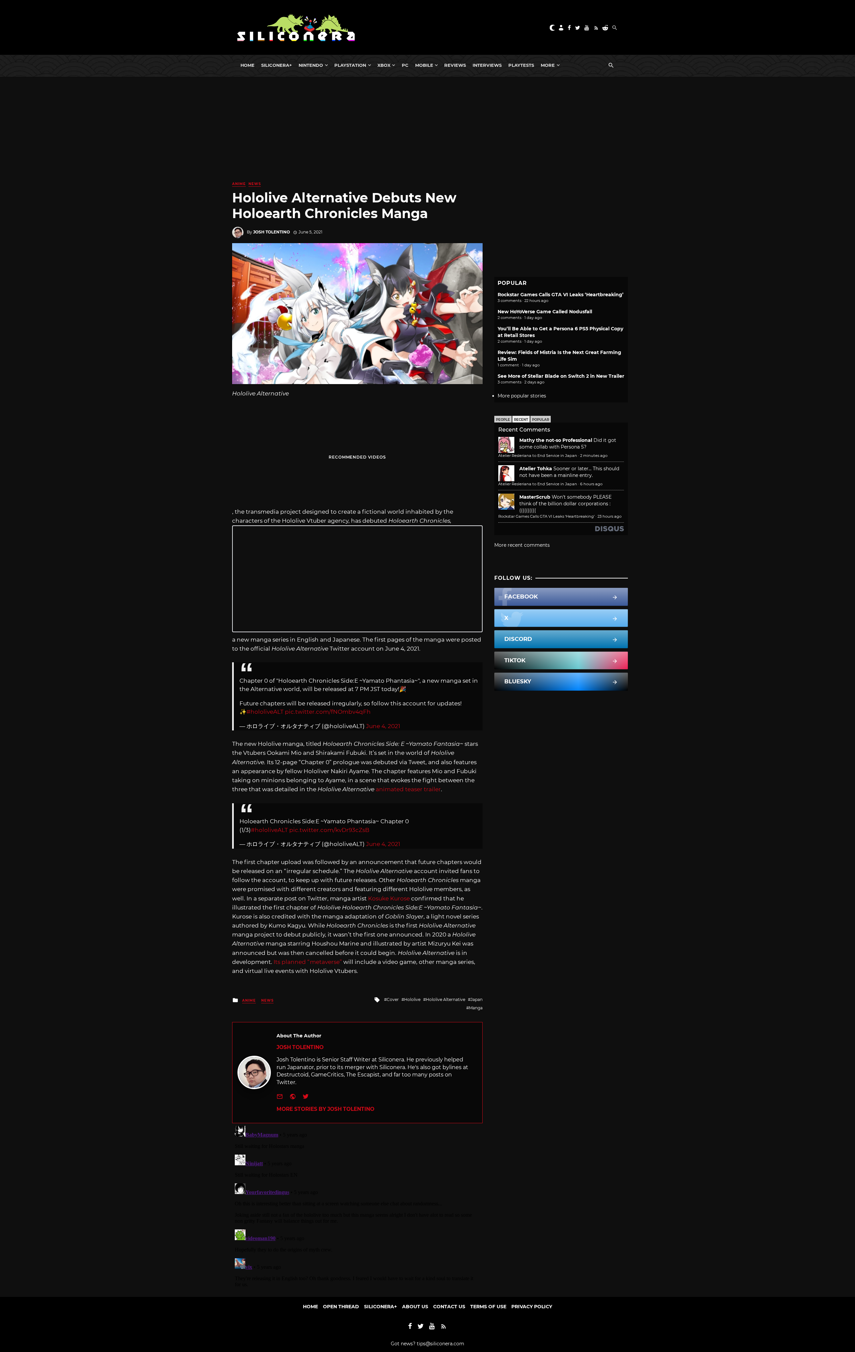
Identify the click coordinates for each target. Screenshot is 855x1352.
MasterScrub (534, 497)
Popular (540, 419)
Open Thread (341, 1307)
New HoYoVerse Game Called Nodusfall (545, 312)
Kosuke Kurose (389, 898)
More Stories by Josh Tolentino (325, 1109)
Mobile (424, 65)
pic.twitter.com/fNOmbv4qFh (328, 711)
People (503, 419)
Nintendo (311, 65)
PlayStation (350, 65)
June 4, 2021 (383, 726)
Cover (393, 999)
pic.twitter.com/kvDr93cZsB (329, 830)
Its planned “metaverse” (308, 962)
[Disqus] (357, 1206)
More (548, 65)
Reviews (455, 65)
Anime (239, 184)
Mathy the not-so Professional (555, 440)
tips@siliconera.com (440, 1344)
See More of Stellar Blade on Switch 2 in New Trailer (561, 376)
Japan (477, 999)
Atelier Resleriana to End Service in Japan (537, 455)
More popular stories (522, 396)
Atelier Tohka (535, 469)
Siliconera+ (276, 65)
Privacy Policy (531, 1307)
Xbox (383, 65)
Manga (476, 1007)
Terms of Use (488, 1307)
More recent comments (522, 545)
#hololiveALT (265, 711)
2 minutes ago (594, 455)
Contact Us (449, 1307)
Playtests (521, 65)
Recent (521, 419)
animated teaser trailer (408, 789)
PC (405, 65)
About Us (415, 1307)
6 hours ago (591, 484)
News (254, 184)
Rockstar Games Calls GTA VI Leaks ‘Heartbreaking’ (561, 295)
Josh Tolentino (271, 231)
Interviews (487, 65)
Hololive (412, 999)
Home (247, 65)
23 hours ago (609, 516)
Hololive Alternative (445, 999)
